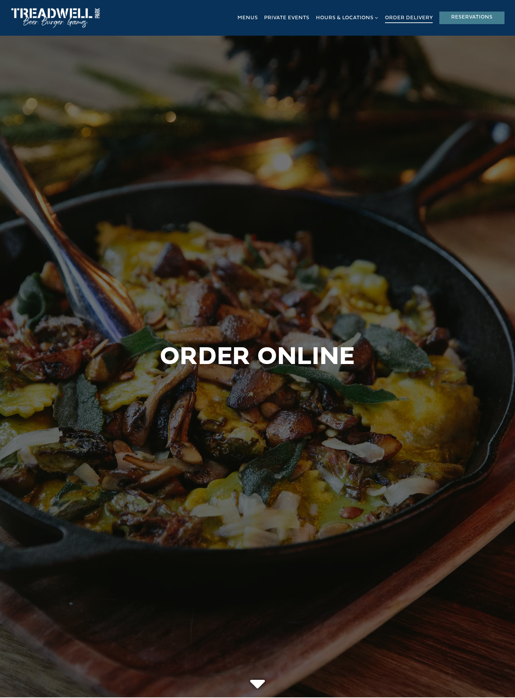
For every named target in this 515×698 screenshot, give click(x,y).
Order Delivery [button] (409, 18)
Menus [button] (248, 18)
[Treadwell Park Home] (56, 18)
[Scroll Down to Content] (257, 678)
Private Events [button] (286, 18)
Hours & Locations (347, 18)
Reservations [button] (472, 17)
